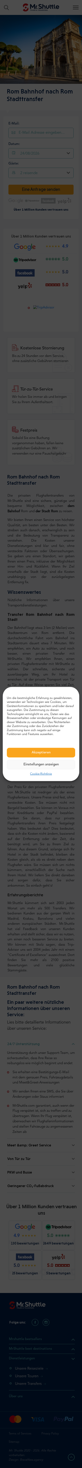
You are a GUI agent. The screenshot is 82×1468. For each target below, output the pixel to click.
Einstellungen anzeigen (41, 764)
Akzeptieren (41, 752)
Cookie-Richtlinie (41, 773)
